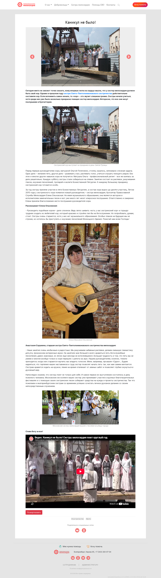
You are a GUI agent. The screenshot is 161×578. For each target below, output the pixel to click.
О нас (47, 5)
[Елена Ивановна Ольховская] (80, 281)
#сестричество (77, 519)
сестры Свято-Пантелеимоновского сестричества (88, 93)
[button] (32, 56)
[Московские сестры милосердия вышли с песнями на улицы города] (80, 407)
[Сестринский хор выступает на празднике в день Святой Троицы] (80, 135)
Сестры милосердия (80, 5)
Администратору (90, 565)
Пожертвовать (34, 512)
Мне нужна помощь (72, 546)
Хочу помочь (140, 4)
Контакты (111, 5)
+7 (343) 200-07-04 (103, 552)
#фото (88, 519)
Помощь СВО (98, 5)
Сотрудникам (69, 565)
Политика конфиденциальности (80, 568)
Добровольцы (60, 5)
